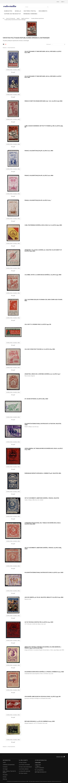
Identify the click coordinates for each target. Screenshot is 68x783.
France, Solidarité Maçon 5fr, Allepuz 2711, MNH (39, 150)
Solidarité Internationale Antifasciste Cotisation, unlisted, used (43, 424)
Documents (43, 11)
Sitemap (5, 779)
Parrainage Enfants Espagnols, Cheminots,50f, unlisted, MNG (43, 473)
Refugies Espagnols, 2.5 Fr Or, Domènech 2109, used (40, 721)
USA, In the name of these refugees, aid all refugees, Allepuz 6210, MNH (43, 52)
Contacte (5, 766)
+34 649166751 (40, 769)
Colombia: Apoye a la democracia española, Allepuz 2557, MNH (43, 274)
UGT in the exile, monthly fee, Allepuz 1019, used (39, 622)
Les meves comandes (24, 764)
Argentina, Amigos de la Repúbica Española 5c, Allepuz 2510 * (43, 374)
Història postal (30, 11)
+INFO (4, 762)
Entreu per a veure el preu (13, 69)
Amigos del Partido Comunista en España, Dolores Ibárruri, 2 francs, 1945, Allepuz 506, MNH (43, 647)
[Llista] (6, 44)
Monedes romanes (30, 13)
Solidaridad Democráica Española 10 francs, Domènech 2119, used (44, 671)
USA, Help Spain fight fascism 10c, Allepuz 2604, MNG (40, 349)
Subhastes (8, 11)
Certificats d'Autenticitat (8, 764)
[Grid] (4, 44)
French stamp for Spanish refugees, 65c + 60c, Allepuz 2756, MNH (43, 101)
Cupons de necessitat (12, 13)
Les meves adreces (23, 769)
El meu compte (22, 762)
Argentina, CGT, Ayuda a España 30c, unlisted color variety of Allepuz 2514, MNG (43, 250)
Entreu (58, 1)
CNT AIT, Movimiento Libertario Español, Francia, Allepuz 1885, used (43, 548)
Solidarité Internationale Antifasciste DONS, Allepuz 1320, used (44, 572)
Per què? (13, 72)
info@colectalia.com (41, 772)
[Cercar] (48, 7)
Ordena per (48, 44)
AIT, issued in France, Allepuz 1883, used (36, 398)
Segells (18, 11)
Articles (4, 777)
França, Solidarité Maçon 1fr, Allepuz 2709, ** (38, 200)
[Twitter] (64, 756)
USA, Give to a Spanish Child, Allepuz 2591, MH (38, 324)
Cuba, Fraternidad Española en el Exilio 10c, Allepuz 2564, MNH (43, 225)
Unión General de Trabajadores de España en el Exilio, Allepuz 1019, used (44, 449)
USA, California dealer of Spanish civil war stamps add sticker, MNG (43, 300)
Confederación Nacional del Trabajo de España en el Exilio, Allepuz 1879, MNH (43, 523)
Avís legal (5, 769)
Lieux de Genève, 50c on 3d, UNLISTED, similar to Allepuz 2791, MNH (44, 597)
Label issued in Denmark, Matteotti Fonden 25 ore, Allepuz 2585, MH (44, 126)
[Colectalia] (12, 6)
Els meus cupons (23, 773)
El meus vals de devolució (25, 766)
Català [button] (62, 1)
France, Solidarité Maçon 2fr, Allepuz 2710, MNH (39, 175)
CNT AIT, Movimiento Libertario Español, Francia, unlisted (42, 498)
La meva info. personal (24, 771)
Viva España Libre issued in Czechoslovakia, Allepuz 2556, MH (42, 696)
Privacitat (5, 774)
